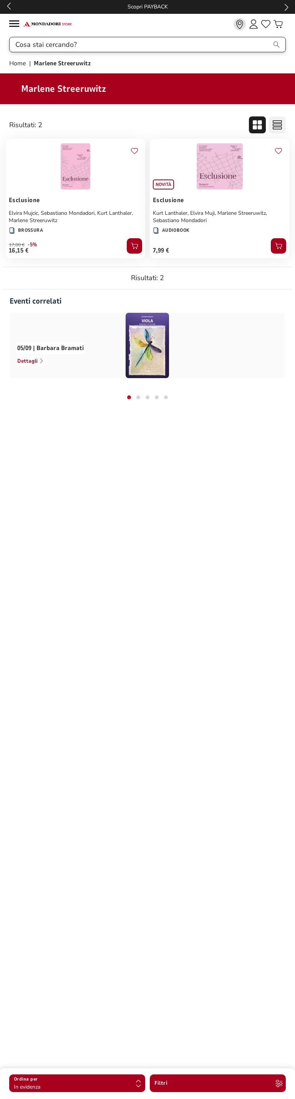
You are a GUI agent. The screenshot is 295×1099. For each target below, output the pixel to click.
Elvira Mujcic (23, 213)
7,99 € (161, 250)
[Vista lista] (277, 124)
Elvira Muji (202, 213)
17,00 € (17, 244)
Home (18, 63)
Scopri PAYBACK (148, 6)
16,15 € (18, 250)
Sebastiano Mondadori (67, 213)
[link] (240, 24)
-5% (32, 244)
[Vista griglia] (257, 124)
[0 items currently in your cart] (278, 24)
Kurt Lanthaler (114, 213)
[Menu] (16, 25)
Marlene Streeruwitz (33, 220)
